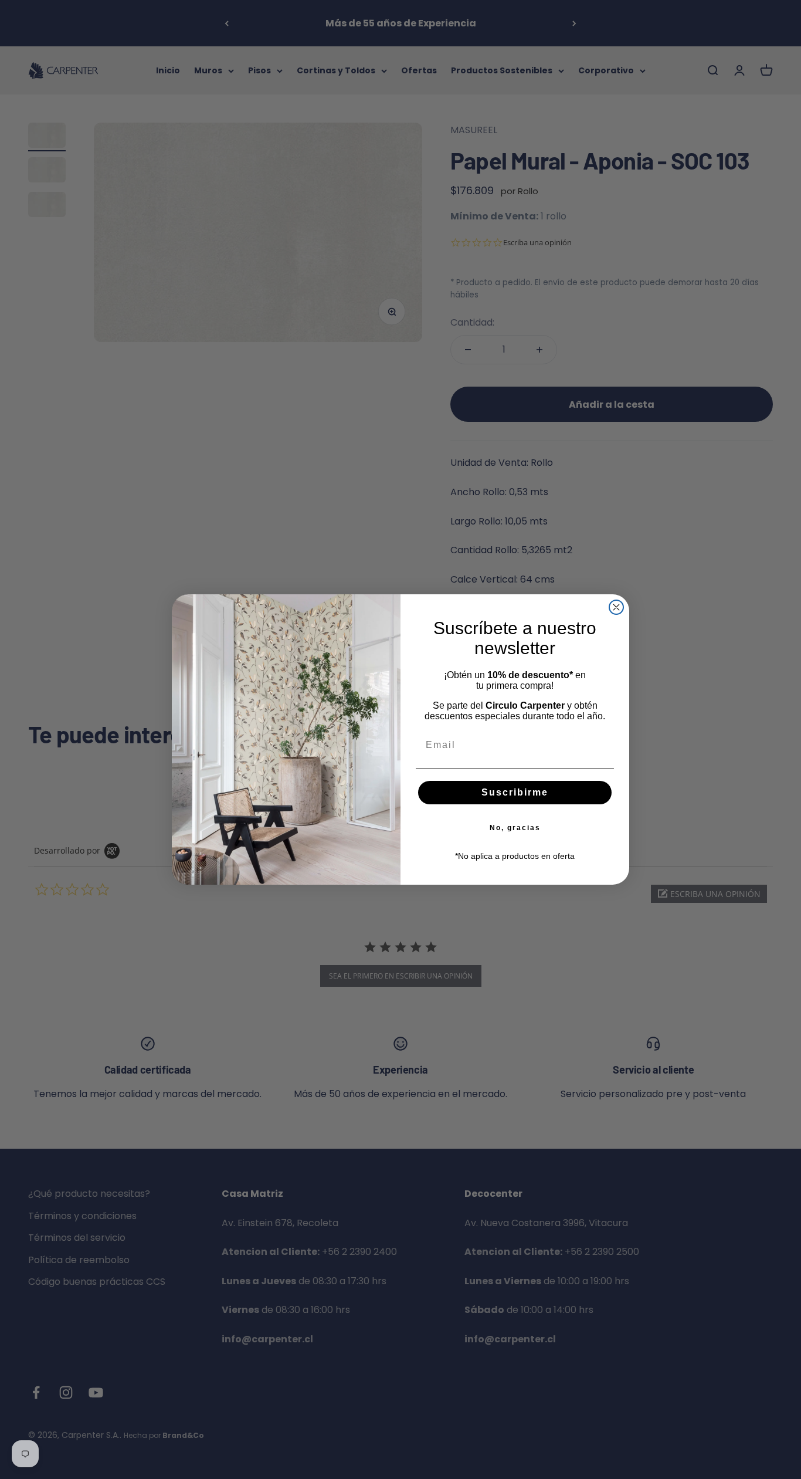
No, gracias (515, 828)
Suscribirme (514, 792)
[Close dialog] (616, 607)
